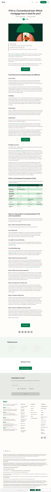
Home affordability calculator (24, 407)
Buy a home (23, 423)
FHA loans (10, 55)
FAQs (32, 416)
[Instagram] (5, 451)
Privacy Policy (43, 420)
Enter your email (15, 385)
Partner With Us (34, 412)
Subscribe (25, 393)
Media (32, 410)
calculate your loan (27, 261)
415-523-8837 (43, 408)
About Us (32, 406)
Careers (32, 408)
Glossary (42, 412)
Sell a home (23, 425)
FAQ (41, 410)
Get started (43, 2)
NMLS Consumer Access (44, 418)
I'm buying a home (23, 388)
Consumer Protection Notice (26, 470)
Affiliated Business (44, 427)
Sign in (37, 2)
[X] (9, 451)
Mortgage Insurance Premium (21, 150)
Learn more (25, 69)
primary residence (27, 111)
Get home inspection (23, 428)
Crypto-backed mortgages (23, 431)
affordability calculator (12, 253)
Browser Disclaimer (43, 430)
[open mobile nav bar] (48, 2)
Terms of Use (43, 422)
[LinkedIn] (7, 451)
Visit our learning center (25, 368)
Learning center (34, 414)
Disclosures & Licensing (43, 425)
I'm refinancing (31, 388)
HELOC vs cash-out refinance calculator (24, 420)
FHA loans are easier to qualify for (18, 123)
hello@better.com (44, 406)
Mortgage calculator (22, 410)
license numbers (24, 464)
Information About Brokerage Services (17, 470)
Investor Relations (34, 418)
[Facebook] (3, 451)
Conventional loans (17, 55)
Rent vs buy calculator (23, 413)
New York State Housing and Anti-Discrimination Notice (10, 467)
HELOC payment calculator (24, 417)
